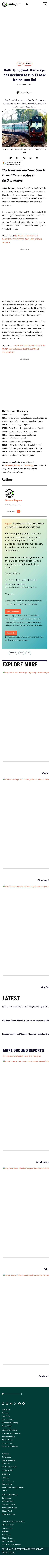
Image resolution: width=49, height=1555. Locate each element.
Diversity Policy (7, 1443)
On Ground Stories (8, 1504)
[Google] (23, 1403)
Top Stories (28, 63)
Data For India (7, 1528)
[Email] (18, 511)
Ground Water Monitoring (11, 1544)
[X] (15, 1403)
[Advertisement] (24, 34)
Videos (4, 1490)
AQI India (5, 1531)
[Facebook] (19, 1403)
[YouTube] (11, 1403)
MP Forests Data (8, 1525)
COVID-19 (13, 653)
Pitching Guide (7, 1470)
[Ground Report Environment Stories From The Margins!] (11, 4)
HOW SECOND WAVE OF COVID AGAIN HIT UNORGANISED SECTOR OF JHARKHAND (23, 348)
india (28, 653)
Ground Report (26, 93)
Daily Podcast (7, 1484)
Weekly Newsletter (8, 1460)
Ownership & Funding (10, 1423)
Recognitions (6, 1426)
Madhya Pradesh (8, 1501)
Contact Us (6, 1416)
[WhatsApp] (3, 1403)
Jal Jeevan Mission (8, 1541)
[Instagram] (7, 1403)
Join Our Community (9, 1467)
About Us (5, 1413)
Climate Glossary (8, 1481)
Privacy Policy (7, 1440)
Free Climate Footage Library (12, 1487)
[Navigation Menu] (45, 4)
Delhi (19, 63)
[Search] (27, 4)
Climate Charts (7, 1538)
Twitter (17, 465)
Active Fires (6, 1535)
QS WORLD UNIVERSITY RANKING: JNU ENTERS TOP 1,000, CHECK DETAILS (22, 239)
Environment (6, 1498)
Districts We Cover (8, 1514)
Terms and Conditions (10, 1446)
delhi (21, 653)
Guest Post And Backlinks (11, 1433)
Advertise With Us (8, 1437)
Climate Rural (7, 1511)
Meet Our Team (7, 1419)
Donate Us (5, 1464)
